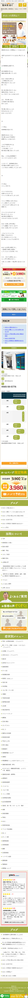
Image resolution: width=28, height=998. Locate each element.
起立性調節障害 (6, 801)
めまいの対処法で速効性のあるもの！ (12, 523)
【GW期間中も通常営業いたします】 (12, 934)
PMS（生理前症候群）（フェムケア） (13, 641)
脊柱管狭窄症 (6, 709)
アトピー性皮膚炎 (7, 829)
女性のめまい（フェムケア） (10, 655)
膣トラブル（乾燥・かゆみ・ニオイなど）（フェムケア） (14, 646)
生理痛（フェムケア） (8, 651)
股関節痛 (4, 860)
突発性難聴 (5, 813)
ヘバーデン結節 (6, 856)
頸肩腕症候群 (6, 674)
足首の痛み (5, 721)
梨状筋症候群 (6, 737)
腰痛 (3, 848)
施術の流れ (5, 558)
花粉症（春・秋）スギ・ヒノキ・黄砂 (12, 805)
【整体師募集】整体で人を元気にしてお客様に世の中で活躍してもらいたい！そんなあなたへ (14, 568)
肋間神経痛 (5, 841)
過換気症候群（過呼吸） (9, 774)
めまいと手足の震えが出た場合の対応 (12, 515)
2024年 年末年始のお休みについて (12, 948)
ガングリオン (6, 725)
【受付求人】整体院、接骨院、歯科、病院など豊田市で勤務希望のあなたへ (14, 575)
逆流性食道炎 (6, 825)
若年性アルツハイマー (8, 663)
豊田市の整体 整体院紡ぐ (7, 8)
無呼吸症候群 (6, 702)
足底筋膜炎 (5, 852)
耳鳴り (4, 817)
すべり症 (4, 670)
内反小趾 (4, 682)
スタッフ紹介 (6, 554)
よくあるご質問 (6, 583)
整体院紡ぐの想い (7, 542)
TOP (3, 538)
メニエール (5, 786)
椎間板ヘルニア (6, 868)
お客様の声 (5, 562)
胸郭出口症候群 (6, 733)
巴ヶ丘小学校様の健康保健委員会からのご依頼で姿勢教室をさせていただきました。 (14, 943)
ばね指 (4, 706)
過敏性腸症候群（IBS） (9, 764)
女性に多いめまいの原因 (9, 975)
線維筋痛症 (5, 666)
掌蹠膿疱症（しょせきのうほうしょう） (13, 760)
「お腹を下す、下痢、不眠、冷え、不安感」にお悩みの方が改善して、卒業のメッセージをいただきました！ (14, 954)
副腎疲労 (4, 778)
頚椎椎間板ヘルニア (8, 752)
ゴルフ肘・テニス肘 (8, 690)
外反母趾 (4, 686)
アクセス (4, 580)
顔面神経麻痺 (6, 782)
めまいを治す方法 (10, 338)
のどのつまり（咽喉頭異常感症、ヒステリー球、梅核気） (14, 769)
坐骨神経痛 (5, 844)
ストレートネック (7, 713)
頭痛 (3, 809)
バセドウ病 (5, 790)
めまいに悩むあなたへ (11, 327)
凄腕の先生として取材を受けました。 (12, 938)
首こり (4, 729)
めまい (16, 8)
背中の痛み (5, 745)
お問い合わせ (6, 587)
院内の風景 (5, 546)
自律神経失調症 (6, 797)
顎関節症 (4, 864)
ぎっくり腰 (5, 837)
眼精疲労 (4, 749)
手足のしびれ (6, 741)
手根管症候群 (6, 698)
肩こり (4, 833)
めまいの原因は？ (7, 971)
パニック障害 (6, 794)
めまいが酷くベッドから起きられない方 (13, 511)
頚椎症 (4, 756)
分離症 (4, 694)
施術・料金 (5, 550)
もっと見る (5, 527)
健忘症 (4, 659)
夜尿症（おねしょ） (8, 678)
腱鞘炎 (4, 717)
